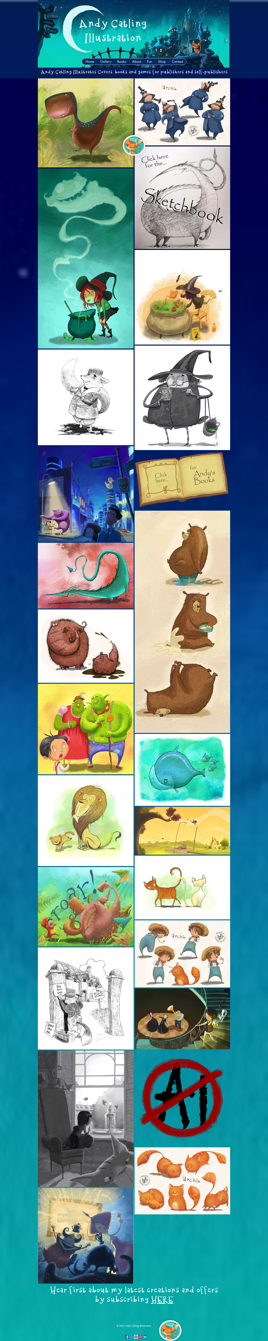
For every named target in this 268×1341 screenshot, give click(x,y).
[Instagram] (140, 1337)
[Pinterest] (136, 1337)
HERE (162, 1300)
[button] (226, 39)
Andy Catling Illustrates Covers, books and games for (100, 72)
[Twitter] (131, 1337)
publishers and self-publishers (194, 72)
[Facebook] (127, 1337)
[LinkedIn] (145, 1337)
